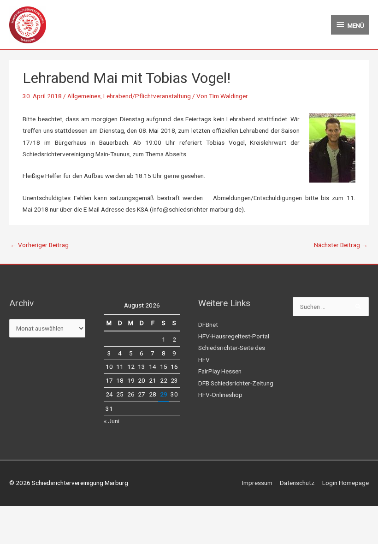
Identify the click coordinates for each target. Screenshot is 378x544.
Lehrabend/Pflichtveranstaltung (147, 96)
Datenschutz (297, 482)
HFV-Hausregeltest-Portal (233, 336)
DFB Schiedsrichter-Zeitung (235, 383)
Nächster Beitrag (341, 244)
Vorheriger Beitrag (39, 244)
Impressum (257, 482)
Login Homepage (345, 482)
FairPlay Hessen (220, 371)
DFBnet (208, 324)
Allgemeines (83, 96)
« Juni (111, 421)
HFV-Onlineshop (220, 394)
